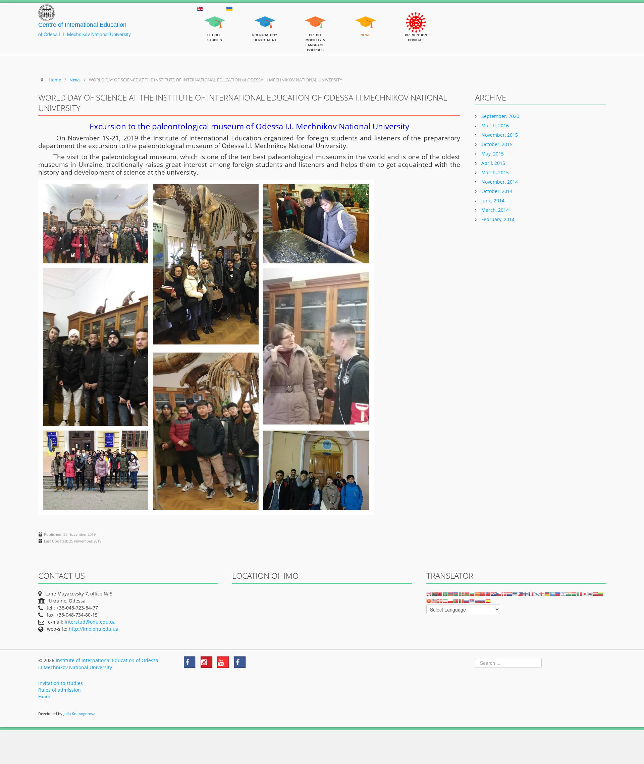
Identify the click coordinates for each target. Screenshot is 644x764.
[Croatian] (493, 593)
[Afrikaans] (434, 593)
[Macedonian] (429, 600)
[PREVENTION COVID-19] (415, 15)
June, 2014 (492, 200)
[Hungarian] (574, 593)
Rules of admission (59, 690)
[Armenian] (450, 593)
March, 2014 (494, 210)
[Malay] (434, 600)
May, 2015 (492, 153)
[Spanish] (488, 600)
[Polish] (450, 600)
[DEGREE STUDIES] (214, 15)
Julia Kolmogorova (79, 713)
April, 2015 (492, 163)
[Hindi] (568, 593)
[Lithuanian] (600, 593)
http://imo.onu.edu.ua (93, 629)
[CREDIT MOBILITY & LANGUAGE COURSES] (315, 15)
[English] (429, 593)
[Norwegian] (439, 600)
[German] (547, 593)
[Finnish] (525, 593)
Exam (44, 696)
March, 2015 (494, 172)
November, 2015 (499, 135)
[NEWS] (365, 15)
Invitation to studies (60, 683)
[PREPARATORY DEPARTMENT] (265, 15)
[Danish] (504, 593)
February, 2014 (497, 219)
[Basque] (461, 593)
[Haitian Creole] (557, 593)
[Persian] (445, 600)
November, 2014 (499, 182)
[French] (531, 593)
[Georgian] (541, 593)
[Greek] (552, 593)
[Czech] (498, 593)
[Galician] (536, 593)
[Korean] (590, 593)
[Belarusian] (466, 593)
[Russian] (466, 600)
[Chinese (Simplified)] (482, 593)
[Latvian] (595, 593)
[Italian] (579, 593)
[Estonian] (515, 593)
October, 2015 (496, 144)
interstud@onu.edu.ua (90, 622)
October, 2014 (496, 191)
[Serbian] (472, 600)
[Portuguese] (456, 600)
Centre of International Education (82, 24)
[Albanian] (439, 593)
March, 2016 (494, 125)
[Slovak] (477, 600)
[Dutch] (509, 593)
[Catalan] (477, 593)
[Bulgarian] (472, 593)
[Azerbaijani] (456, 593)
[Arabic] (445, 593)
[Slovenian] (482, 600)
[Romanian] (461, 600)
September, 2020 (499, 116)
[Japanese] (584, 593)
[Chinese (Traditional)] (488, 593)
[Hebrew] (563, 593)
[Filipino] (520, 593)
